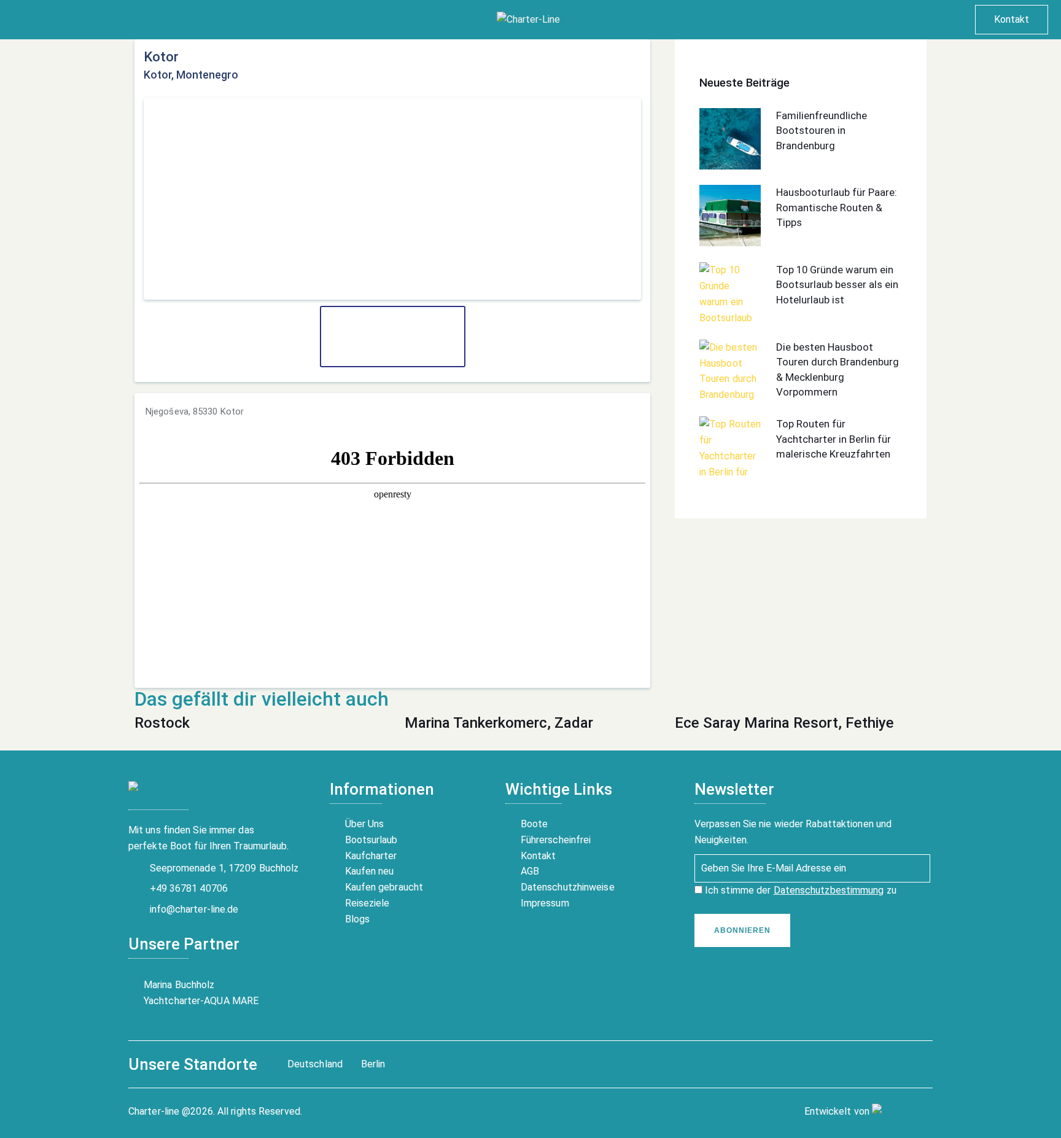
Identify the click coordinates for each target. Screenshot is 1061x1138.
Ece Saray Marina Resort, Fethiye (784, 722)
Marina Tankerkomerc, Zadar (499, 722)
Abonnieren (742, 930)
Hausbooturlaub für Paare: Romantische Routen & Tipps (836, 207)
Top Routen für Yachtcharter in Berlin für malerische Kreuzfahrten (833, 439)
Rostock (162, 722)
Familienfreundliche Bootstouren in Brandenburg (821, 130)
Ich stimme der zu (799, 890)
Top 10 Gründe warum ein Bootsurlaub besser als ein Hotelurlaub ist (837, 284)
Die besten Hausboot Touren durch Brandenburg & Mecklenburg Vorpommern (837, 370)
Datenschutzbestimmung (829, 890)
